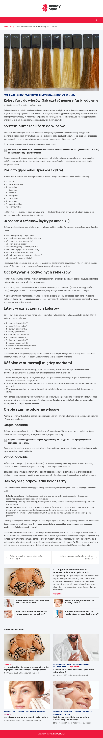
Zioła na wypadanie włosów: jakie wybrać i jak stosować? (76, 557)
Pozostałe (8, 664)
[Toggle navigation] (7, 20)
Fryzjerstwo (31, 95)
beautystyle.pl (59, 734)
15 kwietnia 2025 (13, 105)
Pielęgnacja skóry (83, 712)
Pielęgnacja (23, 712)
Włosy (72, 95)
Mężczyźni (74, 666)
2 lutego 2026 (61, 675)
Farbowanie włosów (14, 95)
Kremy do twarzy (61, 666)
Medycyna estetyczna (63, 712)
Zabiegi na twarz (37, 712)
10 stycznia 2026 (13, 720)
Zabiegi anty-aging (61, 714)
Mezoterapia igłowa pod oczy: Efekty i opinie (26, 717)
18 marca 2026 (12, 673)
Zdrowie (7, 714)
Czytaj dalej (57, 594)
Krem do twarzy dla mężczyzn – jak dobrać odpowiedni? (32, 601)
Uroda (65, 95)
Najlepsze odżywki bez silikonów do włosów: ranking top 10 (26, 557)
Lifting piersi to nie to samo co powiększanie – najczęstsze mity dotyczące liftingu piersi (71, 572)
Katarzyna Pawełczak (32, 105)
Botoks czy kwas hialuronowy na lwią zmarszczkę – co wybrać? (31, 612)
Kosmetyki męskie (81, 664)
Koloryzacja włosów (50, 95)
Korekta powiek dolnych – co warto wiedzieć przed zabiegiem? (81, 612)
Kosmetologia (10, 712)
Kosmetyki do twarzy (62, 664)
